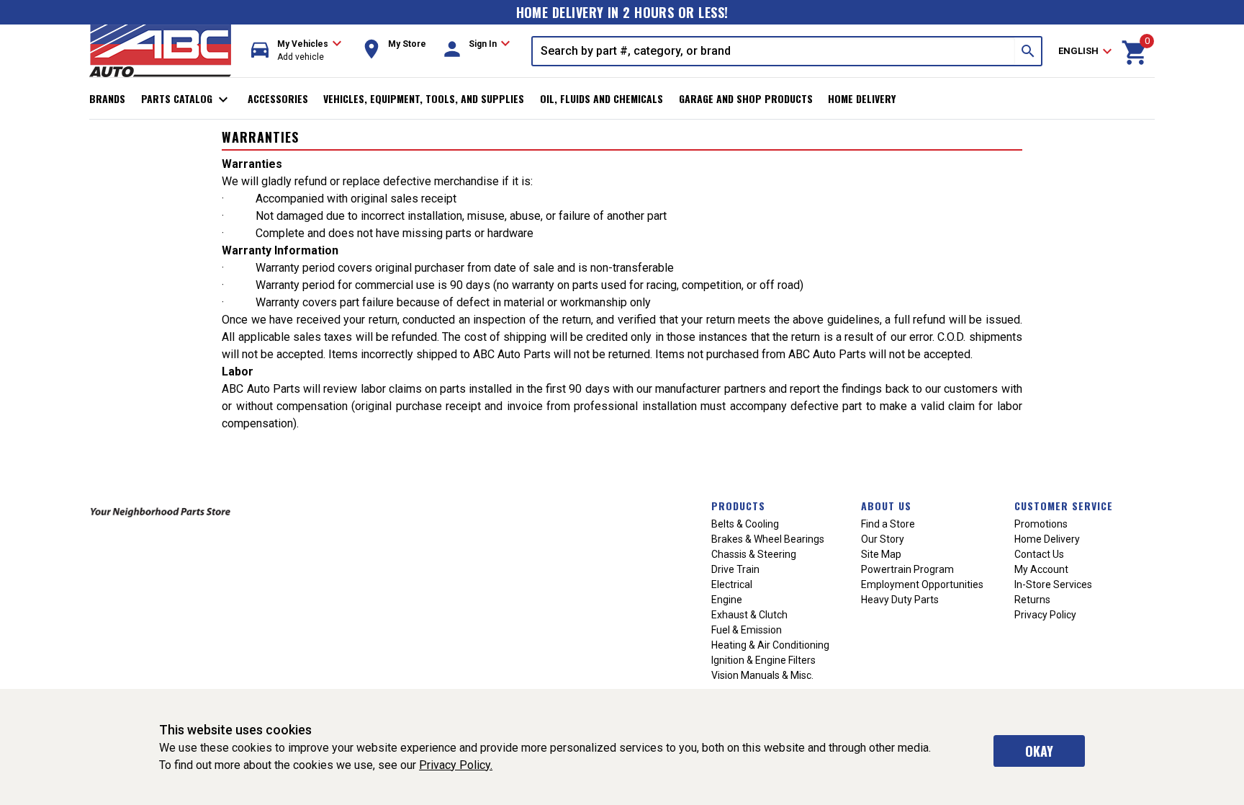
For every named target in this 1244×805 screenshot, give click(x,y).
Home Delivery (862, 98)
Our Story (882, 539)
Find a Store (888, 524)
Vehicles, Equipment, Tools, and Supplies (423, 98)
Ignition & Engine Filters (763, 660)
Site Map (881, 554)
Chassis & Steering (753, 554)
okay (1039, 751)
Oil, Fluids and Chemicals (601, 98)
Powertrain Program (907, 569)
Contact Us (1039, 554)
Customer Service (1063, 505)
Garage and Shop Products (746, 98)
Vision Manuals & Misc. (762, 675)
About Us (886, 505)
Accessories (278, 98)
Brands (107, 98)
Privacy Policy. (455, 765)
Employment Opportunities (922, 584)
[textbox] (774, 51)
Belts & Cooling (745, 524)
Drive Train (735, 569)
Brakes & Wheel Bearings (767, 539)
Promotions (1041, 524)
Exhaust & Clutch (749, 615)
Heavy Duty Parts (900, 599)
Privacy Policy (1045, 615)
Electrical (731, 584)
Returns (1032, 599)
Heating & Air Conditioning (770, 645)
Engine (726, 599)
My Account (1041, 569)
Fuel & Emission (746, 630)
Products (738, 505)
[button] (296, 50)
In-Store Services (1053, 584)
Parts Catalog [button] (187, 99)
